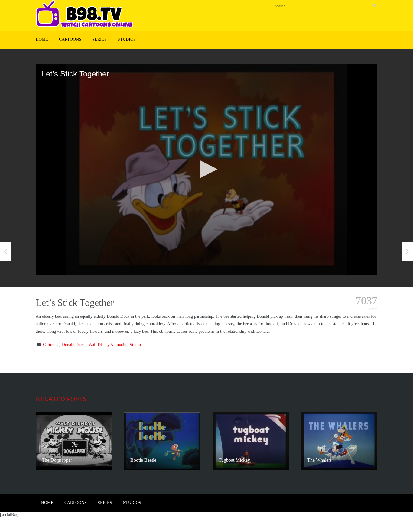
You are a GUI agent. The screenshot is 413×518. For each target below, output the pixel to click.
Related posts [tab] (61, 399)
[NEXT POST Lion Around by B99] (407, 251)
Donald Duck (73, 344)
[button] (206, 169)
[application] (206, 169)
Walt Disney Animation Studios (115, 344)
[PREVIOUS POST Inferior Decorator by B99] (5, 251)
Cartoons (70, 39)
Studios (127, 39)
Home (42, 39)
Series (99, 39)
